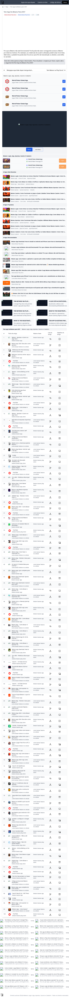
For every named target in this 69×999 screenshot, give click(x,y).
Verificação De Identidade (33, 201)
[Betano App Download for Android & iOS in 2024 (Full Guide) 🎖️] (6, 266)
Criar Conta (23, 201)
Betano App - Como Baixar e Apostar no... (20, 589)
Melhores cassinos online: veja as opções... (21, 355)
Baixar (65, 2)
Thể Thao (14, 295)
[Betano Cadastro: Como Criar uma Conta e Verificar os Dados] (6, 200)
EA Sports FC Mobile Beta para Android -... (20, 565)
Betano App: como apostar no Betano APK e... (20, 689)
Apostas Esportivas (24, 190)
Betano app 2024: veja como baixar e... (20, 541)
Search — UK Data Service (19, 662)
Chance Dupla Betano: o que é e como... (21, 695)
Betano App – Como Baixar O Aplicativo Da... (20, 625)
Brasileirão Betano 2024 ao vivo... (19, 667)
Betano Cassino (14, 195)
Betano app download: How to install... (20, 650)
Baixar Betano (21, 184)
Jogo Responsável (33, 195)
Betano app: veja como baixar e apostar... (20, 754)
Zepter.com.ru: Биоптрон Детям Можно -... (21, 443)
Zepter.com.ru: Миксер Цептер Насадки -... (20, 602)
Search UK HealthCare (18, 766)
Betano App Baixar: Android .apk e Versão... (21, 397)
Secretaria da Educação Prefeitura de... (18, 460)
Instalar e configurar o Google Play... (20, 819)
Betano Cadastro (15, 201)
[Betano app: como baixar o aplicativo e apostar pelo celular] (6, 260)
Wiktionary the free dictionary (20, 350)
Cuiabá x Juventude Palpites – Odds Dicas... (20, 707)
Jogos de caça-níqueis (28, 2)
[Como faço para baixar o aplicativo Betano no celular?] (6, 254)
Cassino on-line (42, 2)
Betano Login (14, 178)
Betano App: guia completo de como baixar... (20, 887)
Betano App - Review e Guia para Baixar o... (21, 558)
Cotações (32, 190)
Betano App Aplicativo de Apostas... (19, 825)
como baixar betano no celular (20, 347)
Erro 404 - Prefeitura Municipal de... (20, 478)
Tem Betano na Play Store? (55, 70)
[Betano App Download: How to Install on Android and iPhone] (6, 243)
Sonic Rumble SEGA (17, 831)
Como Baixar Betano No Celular (19, 278)
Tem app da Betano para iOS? (18, 7)
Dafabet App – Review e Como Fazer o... (20, 496)
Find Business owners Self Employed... (19, 431)
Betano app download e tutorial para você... (21, 583)
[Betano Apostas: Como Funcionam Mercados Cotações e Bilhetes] (6, 189)
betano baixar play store (18, 368)
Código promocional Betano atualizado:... (19, 437)
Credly (14, 455)
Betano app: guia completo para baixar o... (21, 571)
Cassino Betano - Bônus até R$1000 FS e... (19, 836)
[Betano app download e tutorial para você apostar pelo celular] (6, 289)
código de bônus (55, 2)
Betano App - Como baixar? (20, 909)
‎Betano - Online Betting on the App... (20, 372)
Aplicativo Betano (30, 184)
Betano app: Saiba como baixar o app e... (21, 731)
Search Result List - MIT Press (20, 893)
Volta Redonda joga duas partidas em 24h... (19, 391)
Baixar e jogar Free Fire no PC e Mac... (21, 743)
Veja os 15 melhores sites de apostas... (20, 783)
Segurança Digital (31, 178)
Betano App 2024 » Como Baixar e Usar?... (21, 713)
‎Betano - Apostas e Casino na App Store (20, 338)
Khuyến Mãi (23, 295)
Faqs (7, 7)
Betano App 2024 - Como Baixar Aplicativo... (20, 507)
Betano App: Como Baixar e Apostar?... (19, 535)
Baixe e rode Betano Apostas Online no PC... (20, 490)
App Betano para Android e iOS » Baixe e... (21, 813)
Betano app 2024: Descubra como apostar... (21, 344)
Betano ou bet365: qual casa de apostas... (21, 802)
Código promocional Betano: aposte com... (20, 378)
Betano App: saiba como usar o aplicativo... (20, 737)
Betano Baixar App (16, 284)
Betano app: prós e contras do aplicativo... (20, 790)
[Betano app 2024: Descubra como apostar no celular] (6, 271)
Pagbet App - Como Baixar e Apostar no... (20, 861)
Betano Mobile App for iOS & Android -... (20, 637)
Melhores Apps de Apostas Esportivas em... (19, 366)
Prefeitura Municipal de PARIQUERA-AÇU (18, 771)
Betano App (13, 184)
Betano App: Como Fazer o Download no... (19, 552)
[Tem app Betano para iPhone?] (6, 277)
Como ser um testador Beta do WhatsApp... (20, 524)
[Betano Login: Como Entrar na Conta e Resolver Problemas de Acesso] (6, 177)
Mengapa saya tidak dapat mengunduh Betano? (19, 70)
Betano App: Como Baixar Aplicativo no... (19, 484)
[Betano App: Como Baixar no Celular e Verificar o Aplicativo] (6, 183)
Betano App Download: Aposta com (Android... (20, 577)
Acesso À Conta (22, 178)
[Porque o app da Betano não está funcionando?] (6, 248)
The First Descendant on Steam (21, 876)
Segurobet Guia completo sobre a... (21, 796)
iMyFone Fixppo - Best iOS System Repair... (19, 467)
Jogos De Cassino (24, 195)
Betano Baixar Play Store (17, 244)
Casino (18, 295)
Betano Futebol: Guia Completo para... (20, 678)
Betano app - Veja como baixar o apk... (21, 384)
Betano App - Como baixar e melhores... (20, 408)
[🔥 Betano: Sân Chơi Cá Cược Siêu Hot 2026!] (6, 294)
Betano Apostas (14, 190)
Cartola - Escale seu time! (19, 725)
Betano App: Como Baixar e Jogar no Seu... (21, 855)
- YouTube (15, 361)
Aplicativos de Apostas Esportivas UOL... (21, 420)
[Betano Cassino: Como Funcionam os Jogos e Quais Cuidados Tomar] (6, 194)
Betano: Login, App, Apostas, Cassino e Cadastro (38, 995)
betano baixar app (17, 340)
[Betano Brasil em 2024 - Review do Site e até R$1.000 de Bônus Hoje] (6, 283)
